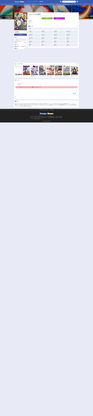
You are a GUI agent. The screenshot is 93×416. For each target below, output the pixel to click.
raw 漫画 (39, 103)
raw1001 (42, 103)
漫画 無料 (33, 103)
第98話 (67, 41)
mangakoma (61, 103)
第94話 (67, 44)
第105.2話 (68, 34)
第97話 (30, 44)
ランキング (35, 1)
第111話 (30, 31)
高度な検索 (41, 1)
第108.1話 (30, 34)
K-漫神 (36, 103)
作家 (47, 18)
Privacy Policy (51, 109)
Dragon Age (19, 41)
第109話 (55, 31)
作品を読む (20, 34)
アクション (17, 38)
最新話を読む (59, 18)
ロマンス (20, 38)
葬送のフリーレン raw (49, 103)
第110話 (42, 31)
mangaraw (20, 103)
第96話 (42, 44)
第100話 (42, 41)
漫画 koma (29, 106)
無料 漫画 (29, 103)
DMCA (47, 109)
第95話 (55, 44)
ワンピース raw (72, 103)
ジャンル (29, 1)
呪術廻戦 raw (66, 103)
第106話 (55, 34)
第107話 (42, 34)
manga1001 (25, 103)
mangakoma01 (56, 103)
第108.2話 (68, 31)
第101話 (30, 41)
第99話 (55, 41)
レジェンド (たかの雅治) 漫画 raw (21, 106)
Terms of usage (42, 109)
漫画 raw (16, 103)
